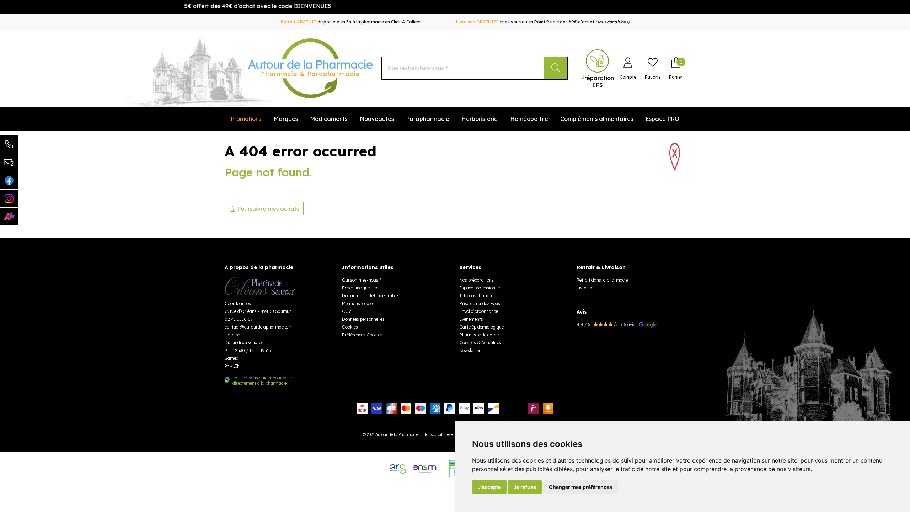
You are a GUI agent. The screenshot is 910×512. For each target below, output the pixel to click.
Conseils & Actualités (480, 342)
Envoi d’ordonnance (478, 311)
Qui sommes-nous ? (361, 280)
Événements (471, 319)
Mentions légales (358, 303)
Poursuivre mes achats (267, 208)
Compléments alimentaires (596, 118)
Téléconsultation (475, 295)
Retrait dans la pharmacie (602, 280)
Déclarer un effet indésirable (370, 295)
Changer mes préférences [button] (580, 487)
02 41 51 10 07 (239, 319)
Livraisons (587, 287)
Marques (286, 118)
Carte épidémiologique (481, 327)
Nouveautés (377, 118)
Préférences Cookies (362, 334)
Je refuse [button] (525, 487)
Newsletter (470, 350)
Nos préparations (476, 280)
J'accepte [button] (489, 487)
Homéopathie (529, 118)
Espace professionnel (480, 287)
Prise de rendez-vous (479, 303)
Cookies (350, 327)
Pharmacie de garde (479, 334)
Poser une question (361, 287)
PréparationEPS (597, 81)
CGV (346, 311)
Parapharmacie (427, 118)
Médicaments (328, 118)
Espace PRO (662, 118)
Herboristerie (479, 118)
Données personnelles (363, 319)
